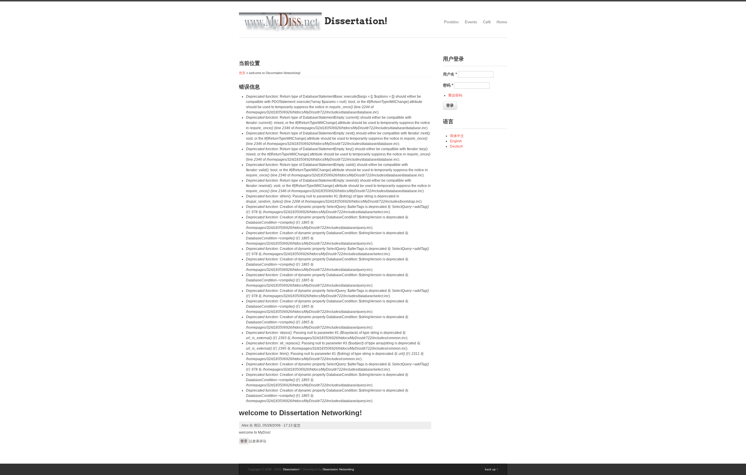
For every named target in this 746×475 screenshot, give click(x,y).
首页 (242, 73)
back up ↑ (491, 469)
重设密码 (455, 95)
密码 (448, 85)
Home (502, 22)
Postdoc (451, 22)
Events (471, 22)
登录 (243, 441)
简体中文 (457, 136)
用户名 (450, 74)
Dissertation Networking (338, 469)
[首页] (280, 30)
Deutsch (456, 146)
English (456, 141)
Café (487, 22)
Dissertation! (356, 21)
